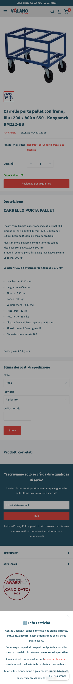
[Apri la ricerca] (52, 12)
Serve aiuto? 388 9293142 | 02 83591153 (37, 2)
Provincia (9, 391)
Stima (12, 430)
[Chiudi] (68, 616)
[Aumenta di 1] (50, 163)
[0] (66, 11)
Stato (7, 375)
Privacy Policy (21, 526)
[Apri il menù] (5, 11)
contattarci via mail (55, 659)
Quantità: (9, 163)
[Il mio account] (59, 12)
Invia (37, 516)
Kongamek (10, 132)
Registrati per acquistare (36, 183)
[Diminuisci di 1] (31, 163)
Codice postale (12, 408)
